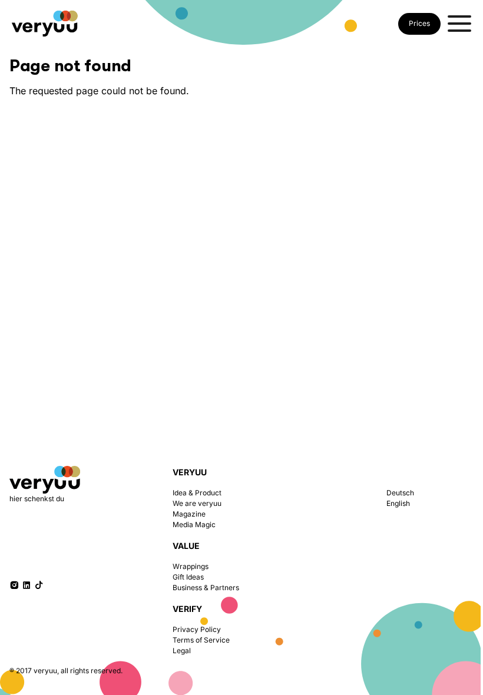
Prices (419, 23)
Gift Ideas (188, 576)
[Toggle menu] (459, 23)
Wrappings (191, 566)
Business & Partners (206, 587)
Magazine (189, 513)
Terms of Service (201, 640)
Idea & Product (197, 492)
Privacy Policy (197, 629)
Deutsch (400, 492)
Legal (182, 650)
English (398, 503)
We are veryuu (197, 503)
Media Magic (194, 524)
